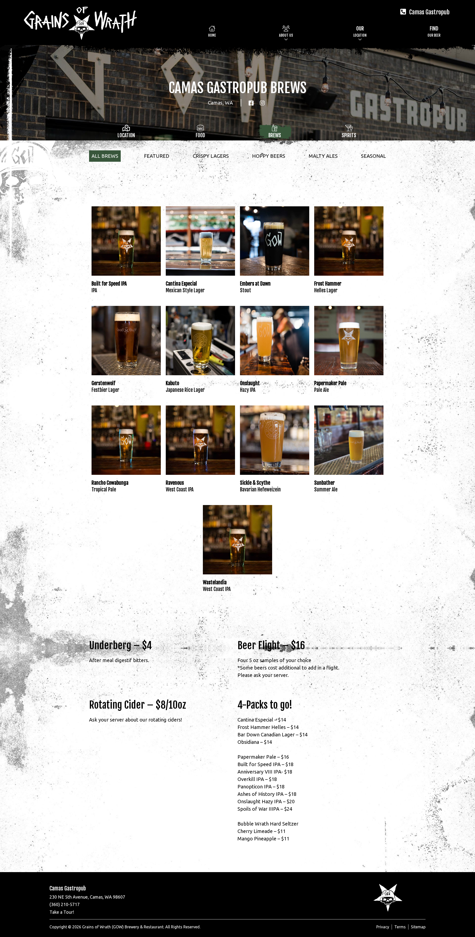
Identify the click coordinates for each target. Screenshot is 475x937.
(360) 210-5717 (64, 904)
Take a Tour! (61, 912)
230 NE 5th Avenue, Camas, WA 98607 (87, 896)
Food (200, 135)
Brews (274, 135)
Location (126, 135)
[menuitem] (212, 31)
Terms (400, 927)
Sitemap (418, 927)
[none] (286, 31)
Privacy (382, 927)
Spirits (349, 135)
